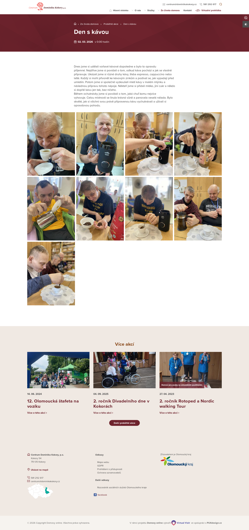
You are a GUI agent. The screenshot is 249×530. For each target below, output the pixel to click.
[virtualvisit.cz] (180, 522)
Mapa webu (103, 462)
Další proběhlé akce (124, 423)
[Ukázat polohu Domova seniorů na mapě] (58, 491)
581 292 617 (209, 4)
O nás (138, 10)
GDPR (100, 465)
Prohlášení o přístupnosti (109, 469)
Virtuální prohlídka (211, 10)
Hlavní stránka (120, 10)
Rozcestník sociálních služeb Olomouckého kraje (122, 487)
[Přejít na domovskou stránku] (47, 7)
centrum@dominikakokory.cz (181, 4)
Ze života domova (170, 10)
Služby (150, 10)
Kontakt (188, 10)
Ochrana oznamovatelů (109, 472)
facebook (102, 494)
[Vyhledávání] (220, 4)
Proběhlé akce (111, 24)
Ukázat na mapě (39, 469)
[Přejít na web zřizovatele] (191, 461)
